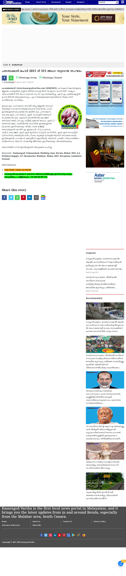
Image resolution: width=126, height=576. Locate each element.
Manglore (81, 2)
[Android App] (72, 534)
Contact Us (67, 522)
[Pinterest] (64, 535)
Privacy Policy (100, 522)
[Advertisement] (63, 45)
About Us (36, 522)
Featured (90, 253)
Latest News (41, 2)
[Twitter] (45, 535)
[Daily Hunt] (78, 534)
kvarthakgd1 (9, 82)
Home (27, 2)
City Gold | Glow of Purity (17, 170)
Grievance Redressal (10, 525)
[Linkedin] (54, 535)
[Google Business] (67, 534)
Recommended (94, 298)
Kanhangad (17, 65)
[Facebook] (41, 535)
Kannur (69, 2)
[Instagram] (50, 535)
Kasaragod (56, 2)
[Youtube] (59, 535)
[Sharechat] (83, 534)
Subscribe (36, 525)
